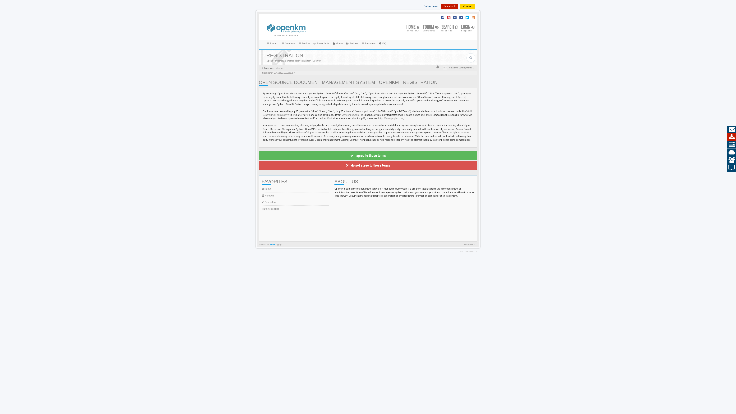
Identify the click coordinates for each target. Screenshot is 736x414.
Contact (467, 6)
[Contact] (731, 129)
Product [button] (273, 43)
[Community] (731, 160)
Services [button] (305, 43)
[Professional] (731, 145)
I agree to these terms (370, 156)
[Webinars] (731, 168)
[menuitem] (321, 43)
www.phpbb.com (351, 115)
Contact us (270, 202)
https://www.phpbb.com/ (391, 118)
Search (448, 27)
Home (411, 27)
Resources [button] (369, 43)
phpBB (272, 244)
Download (449, 6)
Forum (429, 27)
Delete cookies (271, 208)
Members (269, 195)
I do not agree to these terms (369, 165)
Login (466, 27)
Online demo (431, 6)
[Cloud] (731, 152)
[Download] (731, 137)
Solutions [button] (290, 43)
